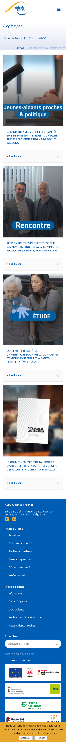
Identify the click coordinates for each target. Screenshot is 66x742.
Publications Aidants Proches (26, 617)
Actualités (14, 535)
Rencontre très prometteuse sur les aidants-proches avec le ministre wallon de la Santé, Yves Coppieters (33, 246)
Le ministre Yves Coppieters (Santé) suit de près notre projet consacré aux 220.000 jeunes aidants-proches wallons (32, 137)
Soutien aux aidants (20, 551)
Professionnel (17, 575)
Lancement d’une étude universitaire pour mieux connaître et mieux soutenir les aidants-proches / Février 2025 (32, 356)
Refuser (41, 738)
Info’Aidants (16, 593)
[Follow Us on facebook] (7, 519)
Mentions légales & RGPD (19, 653)
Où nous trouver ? (19, 567)
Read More (15, 156)
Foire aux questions (20, 559)
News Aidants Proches (22, 625)
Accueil (21, 48)
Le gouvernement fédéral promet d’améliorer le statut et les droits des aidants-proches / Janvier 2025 (32, 465)
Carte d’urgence (18, 601)
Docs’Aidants (16, 609)
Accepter (25, 738)
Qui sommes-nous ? (20, 543)
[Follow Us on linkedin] (14, 519)
